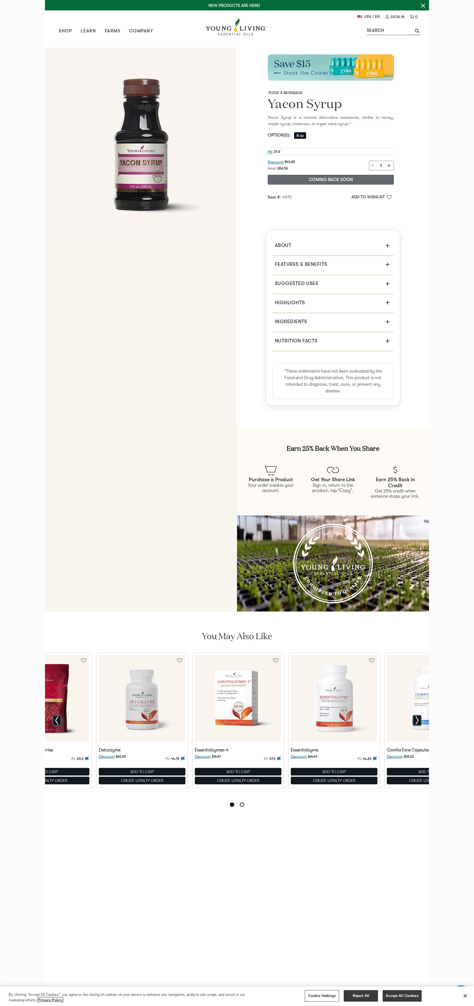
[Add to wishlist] (179, 660)
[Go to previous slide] (57, 720)
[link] (395, 16)
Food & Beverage (286, 93)
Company (141, 31)
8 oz (300, 135)
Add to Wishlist (368, 197)
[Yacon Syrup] (141, 143)
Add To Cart (142, 772)
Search (375, 30)
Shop (65, 31)
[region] (237, 996)
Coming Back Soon (331, 179)
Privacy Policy (50, 1000)
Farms (112, 31)
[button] (416, 31)
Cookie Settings (322, 996)
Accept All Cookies (402, 996)
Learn (88, 31)
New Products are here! (234, 5)
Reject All (361, 996)
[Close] (465, 996)
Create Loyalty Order (142, 781)
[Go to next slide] (417, 720)
